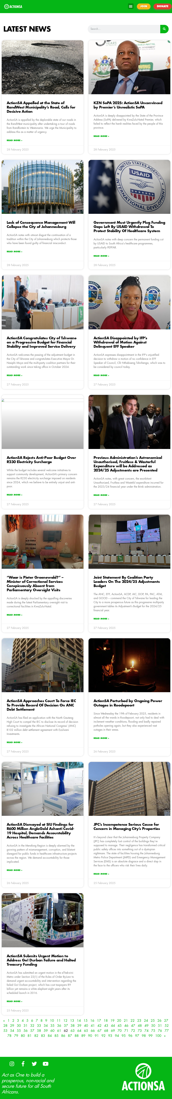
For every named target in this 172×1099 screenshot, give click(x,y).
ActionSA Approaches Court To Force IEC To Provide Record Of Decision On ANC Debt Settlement (41, 705)
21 (126, 1020)
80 (23, 1036)
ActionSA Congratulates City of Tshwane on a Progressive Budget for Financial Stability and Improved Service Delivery (41, 342)
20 (119, 1020)
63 (73, 1030)
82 (36, 1036)
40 (86, 1025)
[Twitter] (34, 1064)
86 (63, 1036)
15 (85, 1020)
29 (12, 1025)
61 (59, 1030)
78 (9, 1036)
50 (153, 1025)
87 (70, 1036)
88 (77, 1036)
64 (79, 1030)
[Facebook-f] (23, 1064)
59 (46, 1030)
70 (120, 1030)
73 (140, 1030)
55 (19, 1030)
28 (5, 1025)
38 (73, 1025)
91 (97, 1036)
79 (16, 1036)
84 (50, 1036)
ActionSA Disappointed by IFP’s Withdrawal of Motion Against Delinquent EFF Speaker (120, 342)
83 (43, 1036)
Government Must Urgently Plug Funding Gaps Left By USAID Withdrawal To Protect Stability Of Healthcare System (129, 227)
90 (90, 1036)
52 (167, 1025)
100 (158, 1036)
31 (26, 1025)
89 (83, 1036)
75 (153, 1030)
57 (32, 1030)
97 (137, 1036)
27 (166, 1020)
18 (106, 1020)
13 (72, 1020)
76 (160, 1030)
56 (26, 1030)
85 (56, 1036)
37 (66, 1025)
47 (133, 1025)
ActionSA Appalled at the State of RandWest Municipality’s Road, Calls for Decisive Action (41, 107)
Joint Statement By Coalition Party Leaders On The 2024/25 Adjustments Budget (127, 582)
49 (146, 1025)
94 (117, 1036)
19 (112, 1020)
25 (153, 1020)
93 (110, 1036)
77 (167, 1030)
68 (106, 1030)
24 (146, 1020)
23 (139, 1020)
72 (133, 1030)
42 (99, 1025)
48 (140, 1025)
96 (130, 1036)
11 (59, 1020)
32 (32, 1025)
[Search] (164, 29)
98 (144, 1036)
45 (120, 1025)
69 (113, 1030)
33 (39, 1025)
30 (19, 1025)
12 (65, 1020)
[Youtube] (45, 1064)
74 (146, 1030)
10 (52, 1020)
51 (160, 1025)
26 (159, 1020)
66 (93, 1030)
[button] (131, 6)
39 (79, 1025)
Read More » (14, 140)
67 (99, 1030)
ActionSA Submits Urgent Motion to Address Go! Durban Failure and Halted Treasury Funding (41, 960)
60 (52, 1030)
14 (79, 1020)
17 (99, 1020)
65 (86, 1030)
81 (30, 1036)
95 (124, 1036)
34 (46, 1025)
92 (103, 1036)
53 (5, 1030)
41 (93, 1025)
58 (39, 1030)
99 (150, 1036)
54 (12, 1030)
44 (113, 1025)
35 (52, 1025)
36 (59, 1025)
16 (92, 1020)
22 (133, 1020)
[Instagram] (12, 1064)
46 (126, 1025)
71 (126, 1030)
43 (106, 1025)
